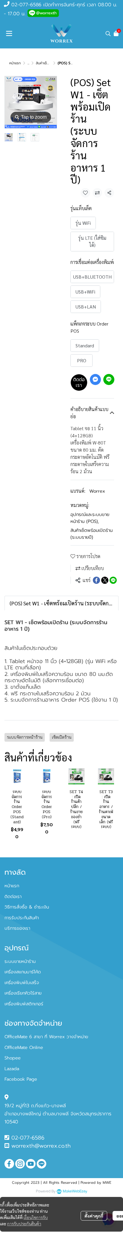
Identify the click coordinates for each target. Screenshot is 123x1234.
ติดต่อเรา (79, 382)
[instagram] (20, 1164)
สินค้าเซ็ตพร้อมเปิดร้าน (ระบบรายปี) (91, 533)
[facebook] (9, 1164)
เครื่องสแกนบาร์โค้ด (22, 972)
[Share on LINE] (113, 580)
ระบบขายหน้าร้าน (20, 961)
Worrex (97, 491)
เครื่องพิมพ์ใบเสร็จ (21, 982)
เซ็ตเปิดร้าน (61, 737)
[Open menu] (9, 33)
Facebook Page (20, 1079)
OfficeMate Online (23, 1047)
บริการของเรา (17, 928)
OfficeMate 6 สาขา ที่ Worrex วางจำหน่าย (46, 1036)
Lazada (11, 1068)
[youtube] (31, 1164)
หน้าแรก (15, 63)
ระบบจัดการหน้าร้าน (24, 737)
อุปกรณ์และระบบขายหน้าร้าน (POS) (89, 518)
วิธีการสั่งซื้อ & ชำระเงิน (26, 907)
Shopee (12, 1058)
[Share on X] (104, 580)
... (28, 63)
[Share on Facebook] (96, 580)
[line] (41, 1164)
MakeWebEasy (75, 1191)
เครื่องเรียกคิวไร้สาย (22, 993)
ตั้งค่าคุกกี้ (93, 1215)
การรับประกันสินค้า (24, 1223)
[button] (108, 33)
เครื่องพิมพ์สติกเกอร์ (23, 1004)
